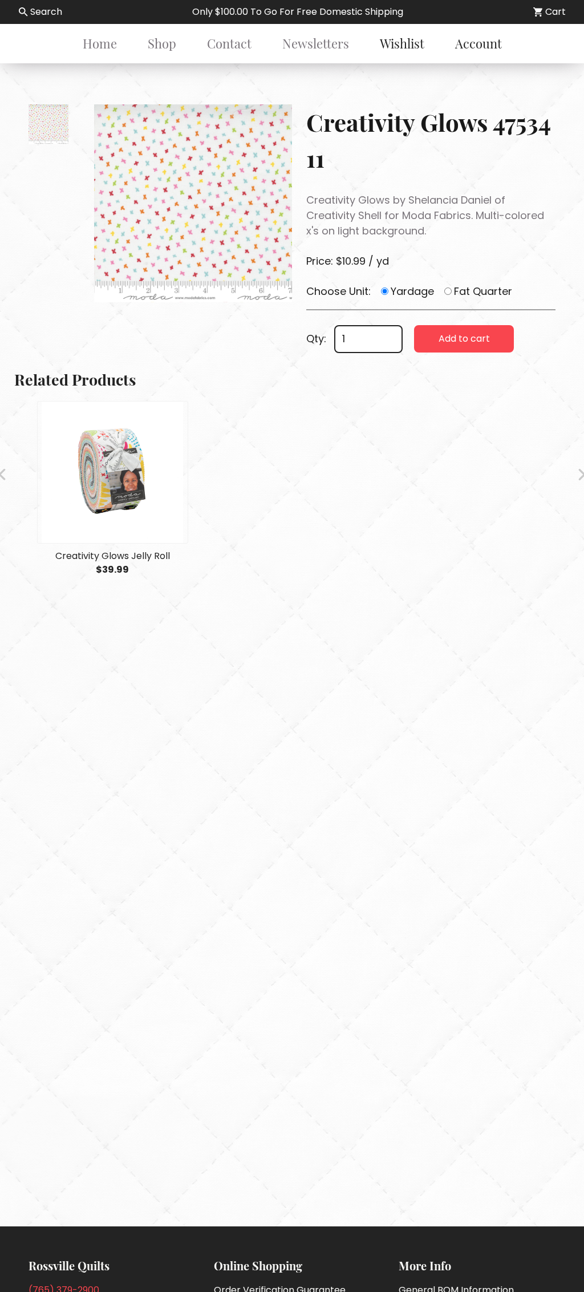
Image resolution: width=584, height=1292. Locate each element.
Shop (162, 43)
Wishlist (402, 43)
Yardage (412, 291)
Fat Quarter (483, 291)
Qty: (316, 338)
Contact (229, 43)
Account (478, 43)
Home (100, 43)
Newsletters (315, 43)
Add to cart (464, 338)
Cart (555, 11)
